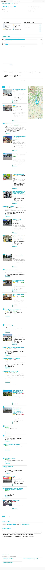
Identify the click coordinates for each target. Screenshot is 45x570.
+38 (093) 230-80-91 (19, 243)
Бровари (8, 524)
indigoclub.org (10, 495)
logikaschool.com (10, 275)
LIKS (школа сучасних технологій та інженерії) (14, 347)
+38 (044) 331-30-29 (20, 483)
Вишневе (12, 524)
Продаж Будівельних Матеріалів (7, 536)
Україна (3, 3)
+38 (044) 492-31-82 (12, 352)
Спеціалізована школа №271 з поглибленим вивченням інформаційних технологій (18, 391)
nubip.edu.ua (10, 461)
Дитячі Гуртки (31, 536)
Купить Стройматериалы (37, 532)
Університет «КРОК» (16, 219)
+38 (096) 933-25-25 (12, 471)
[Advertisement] (22, 15)
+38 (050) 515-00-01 (19, 99)
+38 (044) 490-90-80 (20, 147)
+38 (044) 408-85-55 (13, 213)
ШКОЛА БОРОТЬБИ (9, 123)
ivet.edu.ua (17, 201)
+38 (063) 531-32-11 (12, 365)
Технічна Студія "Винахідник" (18, 174)
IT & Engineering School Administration (12, 358)
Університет (13, 532)
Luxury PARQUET (8, 426)
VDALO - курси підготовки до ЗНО (19, 89)
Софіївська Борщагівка (25, 524)
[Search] (33, 1)
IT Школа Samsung (9, 325)
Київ (12, 3)
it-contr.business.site (11, 366)
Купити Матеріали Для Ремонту (17, 536)
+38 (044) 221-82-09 (12, 431)
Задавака (14, 105)
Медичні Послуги (15, 109)
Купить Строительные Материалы (8, 534)
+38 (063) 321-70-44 (20, 505)
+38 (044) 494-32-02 (13, 131)
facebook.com (10, 353)
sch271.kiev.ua (18, 402)
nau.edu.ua (10, 214)
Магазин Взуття (20, 109)
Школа (7, 126)
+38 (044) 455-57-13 (20, 229)
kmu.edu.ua (17, 244)
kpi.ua (16, 304)
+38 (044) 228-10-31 (19, 341)
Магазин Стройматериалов (29, 532)
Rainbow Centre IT (16, 500)
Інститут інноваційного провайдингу (12, 444)
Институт (4, 532)
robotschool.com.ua (18, 289)
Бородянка (4, 524)
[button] (39, 101)
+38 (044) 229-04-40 (13, 313)
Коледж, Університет (16, 223)
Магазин (14, 110)
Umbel (13, 476)
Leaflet (37, 118)
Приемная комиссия (9, 206)
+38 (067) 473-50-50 (20, 185)
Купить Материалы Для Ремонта (28, 534)
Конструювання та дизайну (10, 458)
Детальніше (15, 120)
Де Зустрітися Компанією (20, 532)
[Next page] (8, 87)
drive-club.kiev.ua (18, 164)
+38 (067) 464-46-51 (12, 439)
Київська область (8, 3)
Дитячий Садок (25, 536)
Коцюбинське (19, 524)
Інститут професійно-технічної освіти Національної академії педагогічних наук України (18, 192)
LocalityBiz (3, 1)
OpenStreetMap (41, 118)
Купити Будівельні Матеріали (18, 534)
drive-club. (14, 153)
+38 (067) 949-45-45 (20, 117)
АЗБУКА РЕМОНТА (9, 466)
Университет (8, 532)
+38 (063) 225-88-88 (20, 288)
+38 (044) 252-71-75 (20, 200)
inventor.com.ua (18, 186)
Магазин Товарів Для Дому (9, 428)
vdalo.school (17, 100)
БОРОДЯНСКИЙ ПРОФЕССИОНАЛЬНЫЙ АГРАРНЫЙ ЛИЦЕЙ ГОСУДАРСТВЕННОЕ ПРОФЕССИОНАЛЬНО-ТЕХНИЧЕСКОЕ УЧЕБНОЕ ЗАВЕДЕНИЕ (17, 410)
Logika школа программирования (11, 269)
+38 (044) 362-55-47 (13, 494)
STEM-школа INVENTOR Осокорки (19, 136)
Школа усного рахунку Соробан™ (12, 371)
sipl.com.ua (17, 342)
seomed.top (17, 421)
